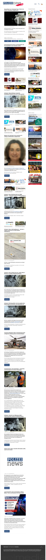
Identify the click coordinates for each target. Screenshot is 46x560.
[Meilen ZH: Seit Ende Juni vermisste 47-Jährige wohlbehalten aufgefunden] (15, 151)
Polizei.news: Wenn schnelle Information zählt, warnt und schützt (15, 449)
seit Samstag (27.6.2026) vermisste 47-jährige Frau (15, 168)
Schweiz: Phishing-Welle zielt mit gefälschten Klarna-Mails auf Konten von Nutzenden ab (14, 304)
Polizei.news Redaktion (11, 108)
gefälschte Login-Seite (15, 322)
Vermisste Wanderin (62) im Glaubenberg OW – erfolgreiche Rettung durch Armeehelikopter (15, 333)
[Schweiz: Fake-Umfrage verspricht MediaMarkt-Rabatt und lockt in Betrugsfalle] (15, 101)
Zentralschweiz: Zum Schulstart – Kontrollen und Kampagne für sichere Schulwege (14, 369)
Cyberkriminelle (17, 321)
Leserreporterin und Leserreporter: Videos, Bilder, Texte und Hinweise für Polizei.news (14, 492)
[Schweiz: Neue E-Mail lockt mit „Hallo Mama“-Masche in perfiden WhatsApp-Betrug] (15, 281)
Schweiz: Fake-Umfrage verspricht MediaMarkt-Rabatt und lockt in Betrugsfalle (14, 94)
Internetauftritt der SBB (17, 211)
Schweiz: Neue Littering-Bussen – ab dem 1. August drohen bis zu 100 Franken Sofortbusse (14, 230)
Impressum (6, 546)
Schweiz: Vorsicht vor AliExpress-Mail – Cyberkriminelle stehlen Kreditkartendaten (14, 416)
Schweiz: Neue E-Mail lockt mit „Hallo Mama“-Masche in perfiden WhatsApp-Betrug (14, 273)
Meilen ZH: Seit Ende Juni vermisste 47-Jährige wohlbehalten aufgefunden (13, 136)
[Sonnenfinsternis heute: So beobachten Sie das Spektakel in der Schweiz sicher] (15, 53)
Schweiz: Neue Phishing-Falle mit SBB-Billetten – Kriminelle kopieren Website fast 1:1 (15, 195)
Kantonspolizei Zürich (9, 172)
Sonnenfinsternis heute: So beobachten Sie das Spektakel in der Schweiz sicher (14, 45)
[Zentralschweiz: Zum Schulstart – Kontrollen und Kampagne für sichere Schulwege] (15, 379)
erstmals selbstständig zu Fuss (15, 393)
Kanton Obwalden (22, 169)
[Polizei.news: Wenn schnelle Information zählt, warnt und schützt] (15, 461)
